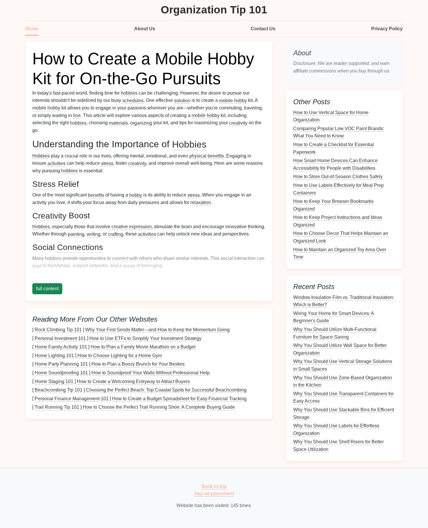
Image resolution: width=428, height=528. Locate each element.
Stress (44, 184)
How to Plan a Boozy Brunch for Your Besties (138, 364)
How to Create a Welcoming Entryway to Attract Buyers (133, 381)
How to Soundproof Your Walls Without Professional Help (150, 372)
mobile (226, 100)
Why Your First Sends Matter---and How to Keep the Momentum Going (157, 329)
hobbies (129, 93)
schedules (133, 100)
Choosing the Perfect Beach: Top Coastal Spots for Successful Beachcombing (166, 389)
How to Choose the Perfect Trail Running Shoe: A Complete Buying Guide (159, 407)
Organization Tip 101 (214, 10)
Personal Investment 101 (60, 338)
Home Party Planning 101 (61, 364)
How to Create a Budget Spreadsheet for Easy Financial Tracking (179, 398)
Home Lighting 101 (54, 355)
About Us (144, 28)
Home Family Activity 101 (61, 346)
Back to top (214, 485)
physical (197, 155)
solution (182, 100)
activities (56, 163)
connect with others (132, 258)
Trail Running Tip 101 (57, 407)
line (77, 115)
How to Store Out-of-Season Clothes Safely (338, 176)
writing (93, 233)
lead (36, 265)
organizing (141, 122)
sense (129, 265)
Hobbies (189, 144)
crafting (115, 233)
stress (107, 163)
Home (31, 28)
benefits (216, 155)
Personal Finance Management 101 (72, 398)
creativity (238, 122)
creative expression (132, 226)
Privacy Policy (387, 28)
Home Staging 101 (54, 381)
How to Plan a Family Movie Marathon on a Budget (143, 346)
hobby (240, 100)
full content (47, 288)
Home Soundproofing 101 (61, 372)
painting (76, 233)
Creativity (49, 215)
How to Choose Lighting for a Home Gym (119, 355)
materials (118, 122)
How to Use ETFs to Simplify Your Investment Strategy (145, 338)
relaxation (200, 202)
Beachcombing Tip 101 (58, 389)
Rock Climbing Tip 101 (58, 329)
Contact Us (263, 28)
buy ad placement (214, 493)
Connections (80, 247)
